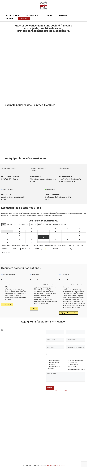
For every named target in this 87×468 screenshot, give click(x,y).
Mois (3, 225)
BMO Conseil (50, 465)
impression (6, 253)
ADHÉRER (24, 18)
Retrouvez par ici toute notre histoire (16, 150)
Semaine (9, 225)
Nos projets (10, 18)
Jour (15, 225)
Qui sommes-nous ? (32, 15)
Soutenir (49, 15)
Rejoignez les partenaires (69, 313)
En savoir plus (7, 305)
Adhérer (34, 309)
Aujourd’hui (56, 225)
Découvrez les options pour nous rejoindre (59, 150)
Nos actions (63, 15)
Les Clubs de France (12, 15)
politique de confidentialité (60, 390)
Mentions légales (59, 465)
